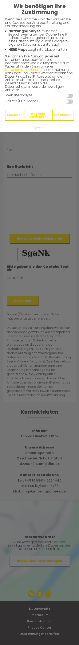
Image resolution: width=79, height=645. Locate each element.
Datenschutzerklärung (23, 69)
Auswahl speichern (38, 115)
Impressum (39, 127)
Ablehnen (15, 115)
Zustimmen (63, 115)
